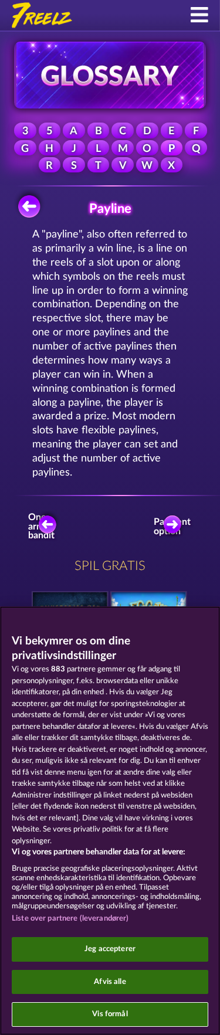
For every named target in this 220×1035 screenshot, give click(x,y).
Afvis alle (110, 982)
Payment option (175, 526)
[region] (110, 820)
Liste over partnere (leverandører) (70, 918)
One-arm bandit (41, 527)
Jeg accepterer (110, 949)
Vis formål (109, 1014)
